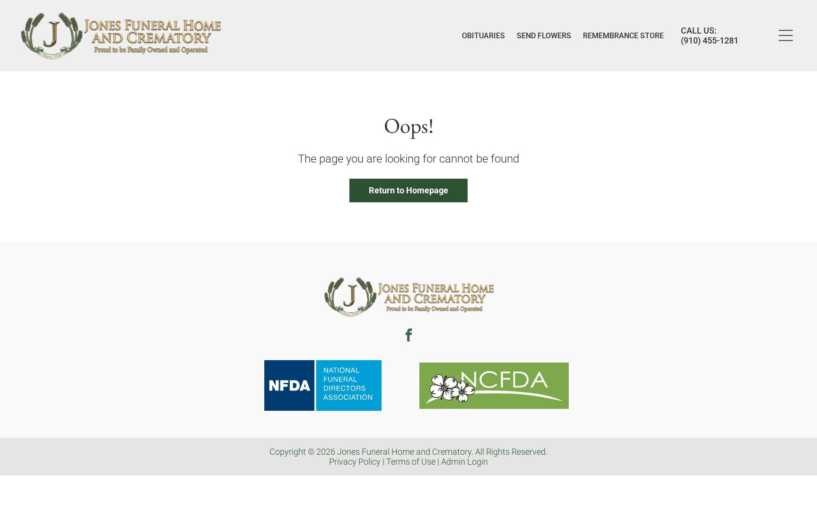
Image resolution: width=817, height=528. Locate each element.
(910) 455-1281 (710, 40)
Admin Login (464, 462)
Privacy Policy (355, 462)
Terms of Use (410, 462)
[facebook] (408, 336)
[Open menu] (786, 35)
